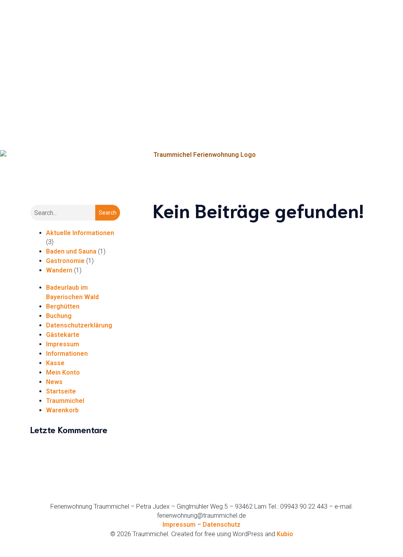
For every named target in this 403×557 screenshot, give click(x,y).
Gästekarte (62, 334)
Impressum (62, 344)
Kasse (55, 363)
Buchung (59, 316)
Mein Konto (63, 372)
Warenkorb (62, 410)
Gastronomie (65, 261)
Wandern (59, 270)
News (54, 382)
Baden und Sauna (71, 251)
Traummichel (65, 400)
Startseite (61, 391)
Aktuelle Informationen (80, 233)
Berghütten (62, 306)
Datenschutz (221, 524)
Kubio (285, 534)
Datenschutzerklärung (79, 325)
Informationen (67, 353)
